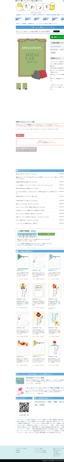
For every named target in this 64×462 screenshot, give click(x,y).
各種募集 (18, 452)
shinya (33, 231)
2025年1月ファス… (37, 356)
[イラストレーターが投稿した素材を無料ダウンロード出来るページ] (20, 20)
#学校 (49, 402)
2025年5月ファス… (53, 270)
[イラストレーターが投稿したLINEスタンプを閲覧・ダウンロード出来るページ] (38, 20)
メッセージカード (43, 425)
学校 (52, 425)
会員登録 (29, 124)
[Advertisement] (7, 42)
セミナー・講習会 (39, 448)
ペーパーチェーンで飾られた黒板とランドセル (29, 419)
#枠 (36, 405)
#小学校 (53, 52)
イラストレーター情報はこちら (46, 234)
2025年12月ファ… (21, 270)
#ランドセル (54, 49)
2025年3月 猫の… (21, 327)
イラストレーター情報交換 (41, 452)
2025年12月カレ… (21, 356)
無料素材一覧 (31, 23)
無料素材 (24, 23)
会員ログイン (42, 141)
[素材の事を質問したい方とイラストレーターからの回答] (56, 20)
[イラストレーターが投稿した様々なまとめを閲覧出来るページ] (47, 20)
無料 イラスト (56, 421)
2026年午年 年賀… (21, 299)
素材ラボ (18, 23)
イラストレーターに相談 (40, 450)
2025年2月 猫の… (37, 270)
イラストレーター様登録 (52, 430)
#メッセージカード (56, 46)
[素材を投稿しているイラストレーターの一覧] (29, 20)
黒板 (57, 425)
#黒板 (55, 402)
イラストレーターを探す (21, 448)
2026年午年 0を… (37, 299)
